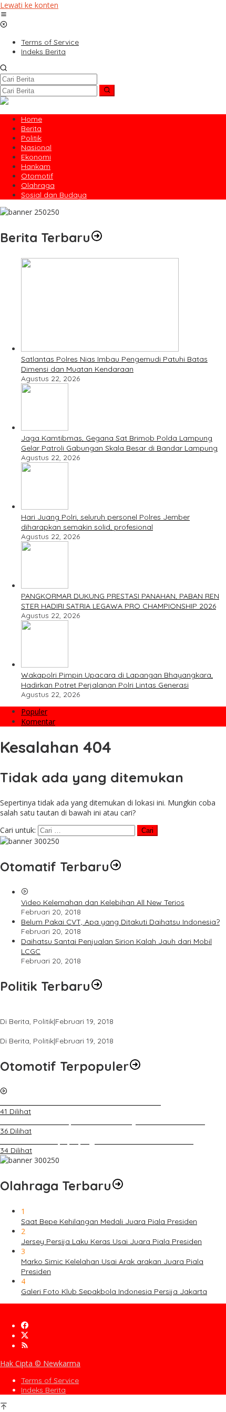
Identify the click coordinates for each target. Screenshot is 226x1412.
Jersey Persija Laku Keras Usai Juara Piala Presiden (111, 1241)
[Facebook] (24, 1326)
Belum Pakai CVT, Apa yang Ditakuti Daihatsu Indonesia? (120, 922)
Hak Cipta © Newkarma (40, 1363)
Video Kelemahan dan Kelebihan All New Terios (102, 902)
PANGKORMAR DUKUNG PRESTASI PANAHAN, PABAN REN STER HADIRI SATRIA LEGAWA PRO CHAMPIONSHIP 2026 (120, 601)
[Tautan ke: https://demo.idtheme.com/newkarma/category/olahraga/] (117, 1186)
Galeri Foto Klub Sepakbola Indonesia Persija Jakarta (114, 1291)
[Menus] (3, 15)
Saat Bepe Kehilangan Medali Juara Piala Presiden (109, 1221)
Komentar (38, 722)
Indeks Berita (43, 1390)
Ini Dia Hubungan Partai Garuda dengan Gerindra (86, 1012)
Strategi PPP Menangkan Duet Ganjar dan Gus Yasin (90, 1031)
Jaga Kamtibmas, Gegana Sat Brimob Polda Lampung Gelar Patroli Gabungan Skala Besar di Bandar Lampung (119, 443)
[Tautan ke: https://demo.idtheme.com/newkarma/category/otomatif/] (115, 866)
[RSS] (24, 1346)
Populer (34, 712)
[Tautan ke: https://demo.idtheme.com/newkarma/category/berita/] (96, 237)
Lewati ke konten (29, 5)
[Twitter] (24, 1336)
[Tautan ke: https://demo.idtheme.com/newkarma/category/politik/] (96, 986)
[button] (107, 90)
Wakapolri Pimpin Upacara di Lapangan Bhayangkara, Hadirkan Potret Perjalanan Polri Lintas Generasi (117, 680)
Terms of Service (50, 1380)
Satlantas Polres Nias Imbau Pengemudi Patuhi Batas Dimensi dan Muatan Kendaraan (114, 364)
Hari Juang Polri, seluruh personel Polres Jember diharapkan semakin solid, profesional (105, 522)
